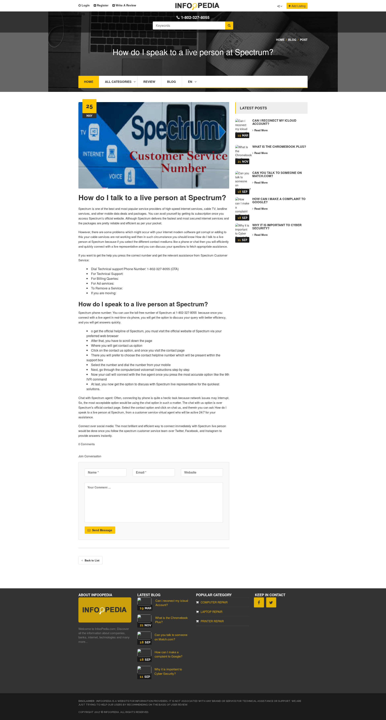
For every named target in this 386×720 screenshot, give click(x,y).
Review (149, 81)
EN (190, 81)
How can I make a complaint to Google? (279, 200)
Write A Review (125, 5)
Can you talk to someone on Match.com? (277, 174)
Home (88, 81)
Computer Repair (214, 602)
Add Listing (298, 6)
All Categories (118, 81)
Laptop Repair (211, 612)
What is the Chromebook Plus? (279, 146)
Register (102, 5)
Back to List (92, 560)
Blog (171, 81)
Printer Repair (212, 621)
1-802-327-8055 (195, 17)
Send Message (101, 530)
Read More (261, 130)
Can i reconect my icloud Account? (274, 122)
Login (85, 5)
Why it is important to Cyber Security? (277, 227)
